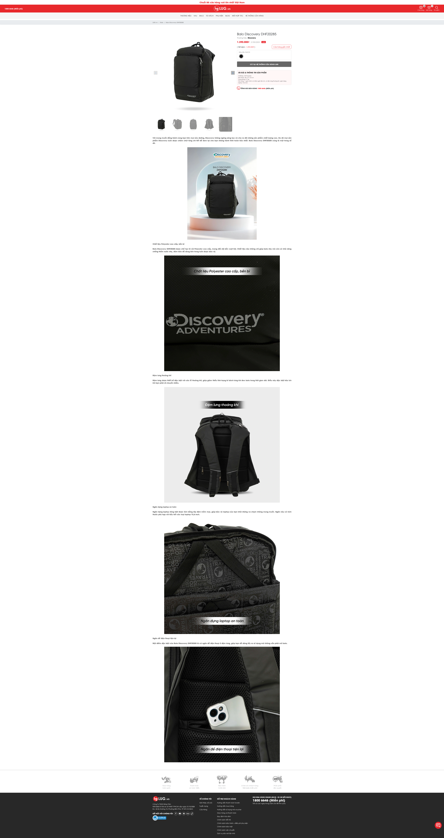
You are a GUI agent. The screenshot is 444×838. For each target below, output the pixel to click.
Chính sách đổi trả (224, 820)
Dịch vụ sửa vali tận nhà (226, 833)
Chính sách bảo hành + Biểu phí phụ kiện (232, 823)
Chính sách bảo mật (224, 826)
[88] (420, 7)
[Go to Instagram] (184, 813)
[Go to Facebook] (175, 813)
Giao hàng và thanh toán (226, 813)
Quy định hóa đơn (224, 816)
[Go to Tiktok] (192, 813)
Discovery (252, 38)
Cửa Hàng (203, 809)
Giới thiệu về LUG (205, 803)
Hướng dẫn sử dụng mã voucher (229, 809)
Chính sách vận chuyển (226, 830)
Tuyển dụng (203, 806)
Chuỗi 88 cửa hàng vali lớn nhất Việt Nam (222, 2)
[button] (436, 7)
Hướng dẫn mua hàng (225, 806)
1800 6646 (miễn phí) (249, 788)
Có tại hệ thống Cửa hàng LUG (264, 64)
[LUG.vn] (222, 8)
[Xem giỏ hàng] (428, 7)
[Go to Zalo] (188, 813)
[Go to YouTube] (180, 813)
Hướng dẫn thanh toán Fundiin (228, 803)
